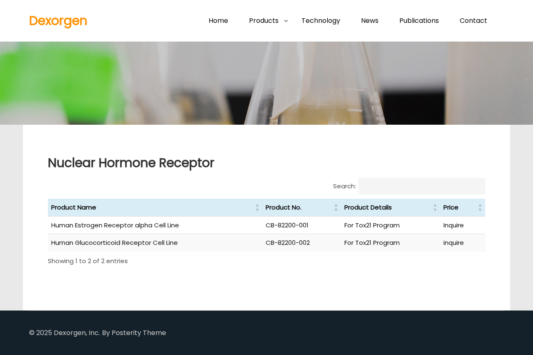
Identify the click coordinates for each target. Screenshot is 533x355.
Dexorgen (58, 21)
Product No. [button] (283, 207)
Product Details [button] (368, 207)
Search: (344, 186)
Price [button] (450, 207)
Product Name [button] (73, 207)
